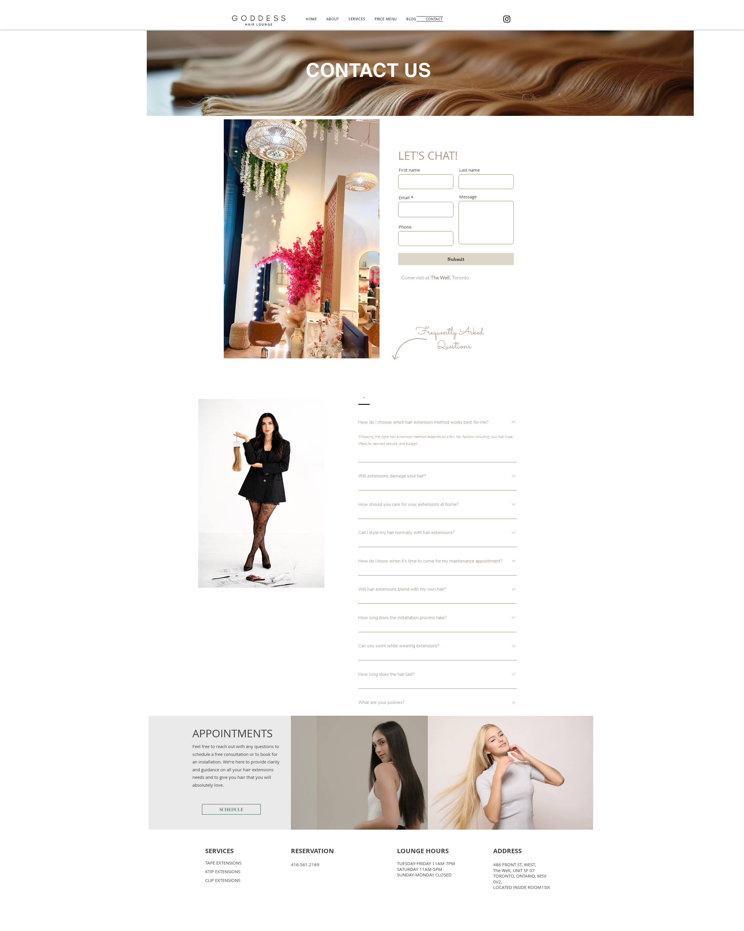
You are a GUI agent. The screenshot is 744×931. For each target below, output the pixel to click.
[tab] (364, 397)
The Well (440, 278)
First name (409, 170)
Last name (469, 170)
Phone (405, 227)
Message (468, 197)
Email (404, 197)
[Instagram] (507, 19)
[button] (372, 352)
